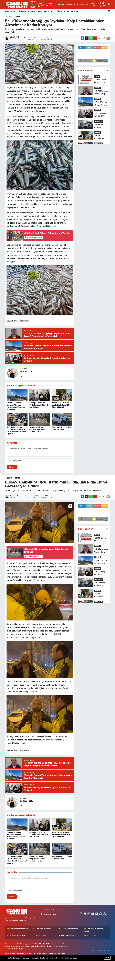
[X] (85, 914)
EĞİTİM (58, 11)
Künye (7, 944)
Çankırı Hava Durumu (43, 928)
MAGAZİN (35, 946)
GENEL (17, 17)
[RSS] (105, 914)
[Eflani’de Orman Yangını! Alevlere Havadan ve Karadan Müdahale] (17, 395)
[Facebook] (81, 914)
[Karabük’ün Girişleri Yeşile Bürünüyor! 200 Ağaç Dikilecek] (62, 395)
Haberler (8, 17)
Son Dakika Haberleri (68, 935)
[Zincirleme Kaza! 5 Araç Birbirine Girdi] (62, 419)
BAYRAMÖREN (22, 953)
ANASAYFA (10, 11)
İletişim (13, 944)
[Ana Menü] (109, 11)
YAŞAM (20, 949)
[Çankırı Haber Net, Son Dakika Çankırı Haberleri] (17, 4)
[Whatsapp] (101, 914)
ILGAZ (45, 953)
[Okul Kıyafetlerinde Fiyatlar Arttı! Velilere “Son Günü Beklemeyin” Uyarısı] (17, 419)
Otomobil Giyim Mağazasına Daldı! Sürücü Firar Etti (37, 429)
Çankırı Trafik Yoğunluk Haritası (93, 930)
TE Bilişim (106, 951)
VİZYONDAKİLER (11, 949)
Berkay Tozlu (26, 371)
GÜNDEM (21, 11)
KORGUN (61, 953)
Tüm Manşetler (40, 935)
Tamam (107, 957)
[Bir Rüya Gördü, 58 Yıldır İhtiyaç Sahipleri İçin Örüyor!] (39, 395)
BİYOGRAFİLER (37, 944)
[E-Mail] (21, 376)
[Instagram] (89, 914)
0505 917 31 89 (49, 910)
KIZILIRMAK (53, 953)
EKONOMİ (49, 11)
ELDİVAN (39, 953)
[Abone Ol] (108, 38)
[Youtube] (93, 914)
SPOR (39, 11)
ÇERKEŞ (32, 953)
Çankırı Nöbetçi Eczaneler (19, 928)
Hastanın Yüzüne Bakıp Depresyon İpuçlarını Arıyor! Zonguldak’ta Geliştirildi (101, 92)
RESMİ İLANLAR (71, 11)
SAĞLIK (97, 87)
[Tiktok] (97, 914)
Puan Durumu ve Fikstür (18, 935)
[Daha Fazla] (95, 38)
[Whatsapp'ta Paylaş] (91, 38)
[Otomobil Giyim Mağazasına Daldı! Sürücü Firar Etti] (39, 419)
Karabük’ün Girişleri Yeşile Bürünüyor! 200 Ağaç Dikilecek (61, 405)
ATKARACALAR (10, 953)
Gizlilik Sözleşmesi (23, 944)
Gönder (12, 467)
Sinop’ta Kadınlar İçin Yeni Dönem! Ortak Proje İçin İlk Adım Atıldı (100, 126)
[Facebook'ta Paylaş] (82, 38)
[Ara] (109, 4)
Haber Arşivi (91, 935)
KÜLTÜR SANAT (24, 946)
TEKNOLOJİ (63, 946)
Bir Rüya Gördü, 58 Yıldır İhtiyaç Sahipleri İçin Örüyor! (38, 405)
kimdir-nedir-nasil (11, 946)
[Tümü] (107, 71)
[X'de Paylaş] (86, 38)
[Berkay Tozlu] (12, 373)
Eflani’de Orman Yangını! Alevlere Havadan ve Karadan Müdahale (100, 103)
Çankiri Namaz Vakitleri (70, 928)
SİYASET (31, 11)
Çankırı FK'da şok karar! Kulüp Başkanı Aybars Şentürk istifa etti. (100, 81)
